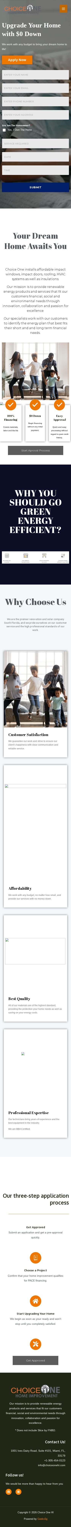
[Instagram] (18, 1492)
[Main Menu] (63, 9)
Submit (35, 187)
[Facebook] (9, 1492)
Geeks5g (42, 1518)
